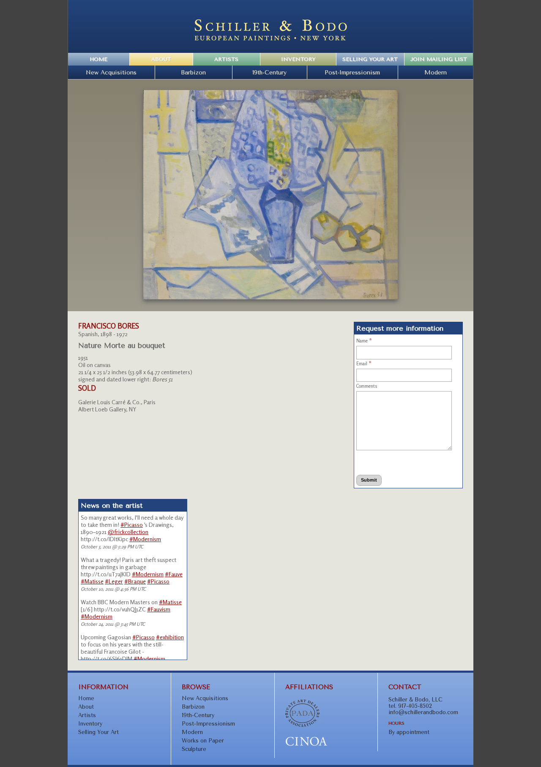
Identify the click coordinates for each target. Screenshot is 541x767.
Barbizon (193, 72)
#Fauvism (158, 609)
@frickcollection (128, 531)
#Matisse (92, 581)
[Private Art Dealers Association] (302, 725)
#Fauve (174, 574)
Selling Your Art (370, 59)
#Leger (114, 581)
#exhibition (170, 637)
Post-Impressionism (352, 72)
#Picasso (131, 524)
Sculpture (194, 749)
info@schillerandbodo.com (423, 712)
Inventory (298, 59)
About (161, 59)
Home (98, 59)
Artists (226, 59)
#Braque (135, 581)
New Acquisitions (111, 72)
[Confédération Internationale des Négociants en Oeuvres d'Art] (306, 744)
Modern (435, 72)
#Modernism (145, 538)
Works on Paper (203, 740)
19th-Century (269, 72)
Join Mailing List (438, 59)
